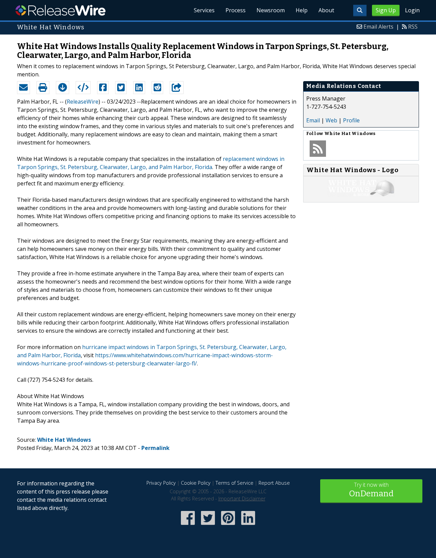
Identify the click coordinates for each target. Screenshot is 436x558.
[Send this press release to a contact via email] (23, 87)
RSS (413, 26)
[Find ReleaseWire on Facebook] (187, 525)
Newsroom (270, 10)
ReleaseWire (60, 10)
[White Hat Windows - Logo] (361, 195)
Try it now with (371, 489)
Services (204, 10)
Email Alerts (378, 26)
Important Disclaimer (241, 498)
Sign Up (386, 10)
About (326, 10)
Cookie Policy (196, 483)
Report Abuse (274, 483)
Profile (351, 120)
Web (331, 120)
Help (302, 10)
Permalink (155, 448)
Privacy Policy (161, 483)
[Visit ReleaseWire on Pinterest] (228, 525)
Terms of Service (234, 483)
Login (412, 10)
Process (235, 10)
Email (313, 120)
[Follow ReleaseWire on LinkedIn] (248, 525)
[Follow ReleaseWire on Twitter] (208, 525)
